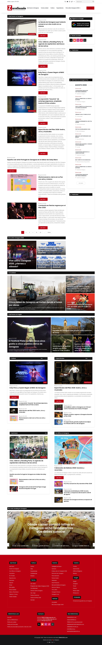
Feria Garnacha (55, 575)
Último (49, 232)
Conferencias (34, 573)
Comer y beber (44, 8)
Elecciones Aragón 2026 (57, 604)
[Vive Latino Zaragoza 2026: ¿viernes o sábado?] (21, 255)
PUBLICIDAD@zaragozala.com (49, 619)
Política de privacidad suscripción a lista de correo (19, 626)
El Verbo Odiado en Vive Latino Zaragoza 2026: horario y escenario (49, 250)
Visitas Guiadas (13, 596)
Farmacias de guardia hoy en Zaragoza (82, 600)
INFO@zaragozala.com (46, 620)
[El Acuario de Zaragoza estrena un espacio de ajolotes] (58, 500)
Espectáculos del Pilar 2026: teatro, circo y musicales (32, 411)
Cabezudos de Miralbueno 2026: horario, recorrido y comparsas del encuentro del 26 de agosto (77, 492)
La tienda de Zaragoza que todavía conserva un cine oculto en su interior (52, 24)
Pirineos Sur (76, 593)
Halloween (54, 580)
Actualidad (12, 273)
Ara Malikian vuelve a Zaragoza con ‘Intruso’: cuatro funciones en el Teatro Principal (77, 408)
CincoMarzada (34, 588)
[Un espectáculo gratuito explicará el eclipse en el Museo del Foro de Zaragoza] (58, 422)
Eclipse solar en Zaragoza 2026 (59, 571)
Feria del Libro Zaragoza (57, 573)
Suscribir (90, 8)
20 (40, 232)
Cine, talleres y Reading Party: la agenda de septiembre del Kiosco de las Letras (51, 44)
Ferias (10, 585)
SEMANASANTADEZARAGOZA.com (75, 624)
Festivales (11, 580)
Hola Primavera (55, 582)
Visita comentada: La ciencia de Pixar (83, 99)
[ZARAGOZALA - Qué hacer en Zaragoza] (16, 8)
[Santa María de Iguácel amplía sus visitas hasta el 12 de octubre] (62, 344)
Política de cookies (11, 622)
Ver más (81, 183)
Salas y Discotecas (13, 592)
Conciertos (11, 573)
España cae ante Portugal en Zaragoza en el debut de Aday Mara (32, 160)
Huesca (75, 588)
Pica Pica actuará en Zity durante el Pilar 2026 (78, 483)
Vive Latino (54, 589)
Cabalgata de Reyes (56, 566)
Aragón (74, 581)
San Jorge (33, 593)
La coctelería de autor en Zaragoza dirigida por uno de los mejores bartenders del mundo (51, 529)
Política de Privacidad (12, 624)
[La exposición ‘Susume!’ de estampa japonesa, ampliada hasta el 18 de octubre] (14, 403)
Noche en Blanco (56, 587)
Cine (32, 568)
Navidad (32, 599)
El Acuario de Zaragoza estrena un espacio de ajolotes (78, 500)
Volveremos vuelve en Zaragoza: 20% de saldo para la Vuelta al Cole (79, 306)
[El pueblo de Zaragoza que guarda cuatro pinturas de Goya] (73, 326)
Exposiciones (34, 571)
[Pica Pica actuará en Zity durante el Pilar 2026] (58, 484)
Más (42, 358)
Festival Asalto (55, 578)
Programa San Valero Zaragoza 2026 (40, 586)
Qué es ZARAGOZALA (12, 619)
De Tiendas (12, 575)
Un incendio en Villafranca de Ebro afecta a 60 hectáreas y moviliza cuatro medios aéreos (79, 289)
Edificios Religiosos (77, 571)
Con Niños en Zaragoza (15, 571)
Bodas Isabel (76, 590)
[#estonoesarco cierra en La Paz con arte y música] (14, 418)
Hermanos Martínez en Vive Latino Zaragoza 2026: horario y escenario (43, 261)
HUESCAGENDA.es (71, 619)
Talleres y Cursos (13, 594)
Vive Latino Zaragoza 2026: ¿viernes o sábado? (20, 263)
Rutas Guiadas (12, 589)
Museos (32, 575)
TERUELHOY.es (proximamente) (74, 622)
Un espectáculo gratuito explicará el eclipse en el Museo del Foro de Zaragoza (77, 422)
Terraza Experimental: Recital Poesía (83, 122)
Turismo (75, 566)
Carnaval (54, 568)
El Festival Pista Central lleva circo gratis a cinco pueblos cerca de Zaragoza (27, 343)
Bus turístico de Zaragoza (82, 160)
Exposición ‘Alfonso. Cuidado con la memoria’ (83, 144)
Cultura (52, 8)
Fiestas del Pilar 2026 (36, 597)
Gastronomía (76, 568)
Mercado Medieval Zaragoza (58, 585)
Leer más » (43, 35)
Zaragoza (75, 583)
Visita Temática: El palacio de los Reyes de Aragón (83, 107)
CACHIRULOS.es (71, 629)
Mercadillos (12, 587)
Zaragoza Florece (56, 592)
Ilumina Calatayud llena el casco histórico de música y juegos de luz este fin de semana (84, 347)
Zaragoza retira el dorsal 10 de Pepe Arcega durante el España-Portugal (32, 487)
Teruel (74, 586)
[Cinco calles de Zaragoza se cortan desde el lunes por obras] (36, 293)
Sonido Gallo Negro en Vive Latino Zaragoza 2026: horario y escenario (58, 261)
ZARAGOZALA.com (71, 617)
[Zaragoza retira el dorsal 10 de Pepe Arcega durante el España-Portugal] (14, 489)
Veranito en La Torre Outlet (83, 114)
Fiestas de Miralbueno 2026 (82, 129)
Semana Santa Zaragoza (36, 590)
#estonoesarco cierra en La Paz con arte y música (50, 178)
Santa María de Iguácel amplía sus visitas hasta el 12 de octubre (61, 348)
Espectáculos (60, 8)
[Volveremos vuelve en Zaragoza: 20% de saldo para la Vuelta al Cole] (80, 302)
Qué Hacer (14, 433)
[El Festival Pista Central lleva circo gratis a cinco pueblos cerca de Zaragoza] (29, 335)
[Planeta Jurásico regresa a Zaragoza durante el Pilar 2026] (58, 414)
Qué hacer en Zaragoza (33, 8)
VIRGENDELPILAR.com (72, 626)
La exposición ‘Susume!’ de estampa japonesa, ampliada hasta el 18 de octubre (49, 101)
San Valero (33, 583)
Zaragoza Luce (55, 594)
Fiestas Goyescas (35, 595)
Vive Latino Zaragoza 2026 (72, 8)
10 (36, 232)
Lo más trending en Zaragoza (18, 508)
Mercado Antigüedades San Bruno (83, 136)
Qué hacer (11, 566)
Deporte (11, 582)
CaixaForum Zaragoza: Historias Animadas (81, 91)
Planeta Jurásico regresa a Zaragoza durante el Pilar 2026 (78, 415)
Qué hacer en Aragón (15, 314)
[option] (36, 255)
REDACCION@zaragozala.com (49, 617)
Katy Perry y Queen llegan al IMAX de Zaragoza (27, 388)
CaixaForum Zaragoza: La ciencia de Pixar (82, 152)
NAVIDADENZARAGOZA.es (73, 631)
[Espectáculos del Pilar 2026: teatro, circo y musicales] (14, 411)
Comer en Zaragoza (14, 568)
